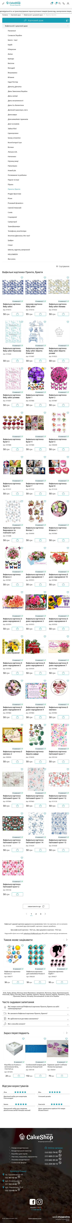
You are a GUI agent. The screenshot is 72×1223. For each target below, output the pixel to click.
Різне (10, 198)
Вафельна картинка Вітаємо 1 (57, 529)
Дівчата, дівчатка (14, 86)
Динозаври (12, 114)
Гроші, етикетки (14, 138)
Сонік (10, 212)
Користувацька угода (34, 1218)
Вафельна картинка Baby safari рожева (11, 396)
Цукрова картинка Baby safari (34, 305)
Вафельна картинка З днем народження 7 (58, 664)
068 (51, 1152)
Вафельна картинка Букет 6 (11, 484)
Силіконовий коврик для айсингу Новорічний (36, 1066)
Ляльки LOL (12, 152)
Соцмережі (12, 217)
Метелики (12, 156)
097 (11, 1184)
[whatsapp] (60, 1151)
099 (51, 1156)
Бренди (11, 59)
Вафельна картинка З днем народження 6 (35, 664)
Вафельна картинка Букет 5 (57, 440)
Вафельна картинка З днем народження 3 (35, 619)
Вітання (11, 77)
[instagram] (39, 1202)
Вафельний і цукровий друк (33, 15)
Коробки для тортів (19, 1154)
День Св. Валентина (16, 105)
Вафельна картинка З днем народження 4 (58, 619)
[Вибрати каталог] (67, 20)
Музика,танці (13, 161)
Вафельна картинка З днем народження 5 (12, 664)
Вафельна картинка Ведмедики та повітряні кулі (11, 530)
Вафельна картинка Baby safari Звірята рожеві (57, 350)
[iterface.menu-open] (3, 3)
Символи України (15, 35)
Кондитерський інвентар (22, 1151)
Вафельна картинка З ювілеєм (58, 708)
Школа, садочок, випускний (19, 250)
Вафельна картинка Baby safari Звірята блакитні (34, 350)
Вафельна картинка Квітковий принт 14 (34, 841)
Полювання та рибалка (17, 175)
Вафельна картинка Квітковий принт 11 (34, 796)
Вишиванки (12, 73)
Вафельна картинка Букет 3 (11, 440)
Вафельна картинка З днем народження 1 (35, 575)
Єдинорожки (13, 133)
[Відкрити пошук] (59, 3)
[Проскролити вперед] (66, 940)
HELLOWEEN (13, 254)
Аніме (10, 54)
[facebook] (32, 1202)
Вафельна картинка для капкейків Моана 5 (35, 972)
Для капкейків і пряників (18, 119)
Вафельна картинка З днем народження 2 (12, 619)
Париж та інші (13, 180)
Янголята (11, 259)
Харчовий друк (16, 15)
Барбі (10, 45)
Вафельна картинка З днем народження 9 (35, 708)
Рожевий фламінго (15, 203)
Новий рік (12, 170)
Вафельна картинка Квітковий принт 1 (57, 752)
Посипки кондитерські (21, 1159)
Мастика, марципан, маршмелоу (24, 1156)
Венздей (11, 68)
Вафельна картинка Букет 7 (34, 484)
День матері (13, 96)
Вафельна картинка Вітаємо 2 (11, 575)
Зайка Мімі (12, 128)
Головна (5, 15)
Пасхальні (12, 31)
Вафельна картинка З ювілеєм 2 (12, 752)
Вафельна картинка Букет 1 (34, 396)
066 (51, 1164)
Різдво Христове (14, 194)
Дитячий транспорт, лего (18, 110)
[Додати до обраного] (22, 277)
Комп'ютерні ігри (15, 142)
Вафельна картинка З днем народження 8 (12, 708)
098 (51, 1160)
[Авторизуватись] (68, 3)
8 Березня (12, 49)
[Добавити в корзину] (17, 314)
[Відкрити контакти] (63, 3)
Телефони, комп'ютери (17, 231)
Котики (11, 147)
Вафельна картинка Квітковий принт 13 (11, 841)
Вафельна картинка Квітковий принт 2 (11, 885)
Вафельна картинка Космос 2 (12, 972)
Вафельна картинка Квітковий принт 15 (57, 841)
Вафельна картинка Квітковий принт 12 (57, 796)
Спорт (10, 245)
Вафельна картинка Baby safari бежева (57, 305)
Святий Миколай (14, 208)
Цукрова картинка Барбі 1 (55, 972)
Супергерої (12, 222)
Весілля (11, 63)
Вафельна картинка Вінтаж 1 (34, 529)
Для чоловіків (13, 124)
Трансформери (14, 226)
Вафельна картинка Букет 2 (57, 396)
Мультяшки (12, 166)
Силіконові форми (19, 1162)
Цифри (11, 240)
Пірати (10, 184)
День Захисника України (17, 91)
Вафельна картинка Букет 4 (34, 440)
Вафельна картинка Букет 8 (57, 484)
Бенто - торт (12, 40)
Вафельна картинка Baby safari (11, 305)
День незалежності (15, 100)
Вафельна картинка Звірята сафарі (34, 752)
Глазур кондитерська (20, 1148)
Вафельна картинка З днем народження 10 (58, 575)
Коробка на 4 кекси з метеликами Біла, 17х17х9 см (12, 1067)
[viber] (60, 1159)
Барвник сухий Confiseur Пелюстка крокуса (57, 1066)
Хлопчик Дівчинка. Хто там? (19, 236)
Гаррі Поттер (13, 82)
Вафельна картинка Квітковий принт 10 (11, 796)
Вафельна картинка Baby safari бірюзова (12, 349)
